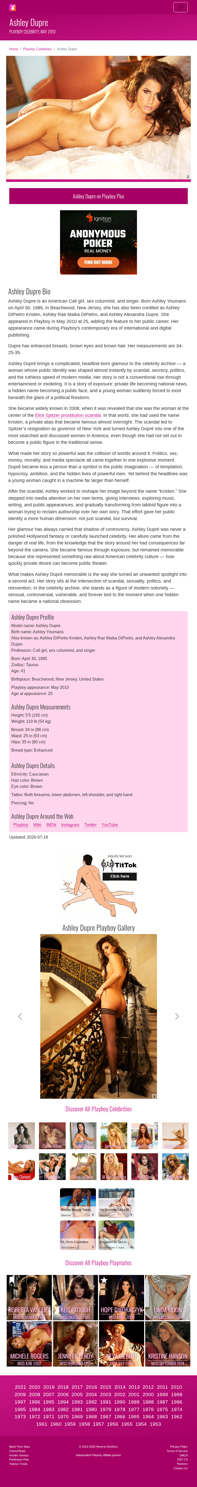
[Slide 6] (103, 1092)
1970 (63, 1416)
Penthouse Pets (19, 1459)
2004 (91, 1394)
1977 (134, 1409)
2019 (49, 1387)
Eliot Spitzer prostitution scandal (68, 415)
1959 (70, 1424)
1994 (63, 1402)
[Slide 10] (140, 1092)
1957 (98, 1424)
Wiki (37, 825)
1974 (176, 1409)
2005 (77, 1394)
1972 (34, 1416)
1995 (48, 1402)
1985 (20, 1409)
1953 (155, 1424)
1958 (84, 1424)
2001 (134, 1394)
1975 (162, 1409)
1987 (162, 1402)
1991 (105, 1402)
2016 (91, 1387)
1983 (48, 1409)
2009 (20, 1394)
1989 (134, 1402)
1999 (162, 1394)
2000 (148, 1394)
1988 (148, 1402)
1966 (119, 1416)
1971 (48, 1416)
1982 (63, 1409)
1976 (148, 1409)
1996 (34, 1402)
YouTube (110, 825)
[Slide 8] (121, 1092)
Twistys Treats (18, 1463)
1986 (176, 1402)
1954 (141, 1424)
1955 (127, 1424)
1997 (20, 1402)
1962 (176, 1416)
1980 (91, 1409)
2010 (176, 1387)
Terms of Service (177, 1451)
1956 (112, 1424)
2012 (148, 1387)
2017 (77, 1387)
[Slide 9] (131, 1092)
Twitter (90, 825)
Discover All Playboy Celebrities (98, 1108)
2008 (34, 1394)
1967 (105, 1416)
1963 (162, 1416)
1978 (119, 1409)
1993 (77, 1402)
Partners (182, 1463)
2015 (105, 1387)
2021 (20, 1387)
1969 (77, 1416)
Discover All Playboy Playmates (98, 1262)
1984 (34, 1409)
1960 (56, 1424)
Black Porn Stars (19, 1446)
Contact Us (181, 1468)
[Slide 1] (57, 1092)
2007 (48, 1394)
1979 (105, 1409)
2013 (134, 1387)
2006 (63, 1394)
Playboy (20, 825)
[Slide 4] (84, 1092)
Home (13, 49)
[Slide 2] (66, 1092)
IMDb (51, 825)
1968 (91, 1416)
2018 (63, 1387)
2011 (162, 1387)
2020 (34, 1387)
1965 (134, 1416)
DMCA (184, 1455)
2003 (105, 1394)
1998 (176, 1394)
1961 (41, 1424)
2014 (120, 1387)
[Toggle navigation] (180, 7)
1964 (148, 1416)
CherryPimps (17, 1451)
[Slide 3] (75, 1092)
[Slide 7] (112, 1092)
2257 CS (182, 1459)
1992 (91, 1402)
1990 (119, 1402)
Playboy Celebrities (37, 49)
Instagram (70, 825)
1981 (77, 1409)
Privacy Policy (179, 1446)
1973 (20, 1416)
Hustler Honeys (19, 1455)
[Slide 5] (94, 1092)
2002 (119, 1394)
